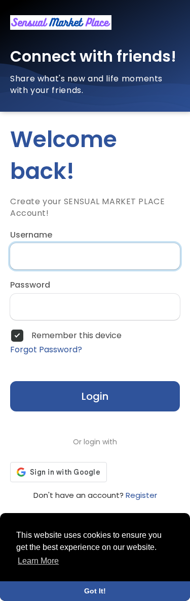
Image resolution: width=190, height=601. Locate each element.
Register (141, 495)
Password (30, 285)
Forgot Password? (46, 349)
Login (95, 396)
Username (31, 235)
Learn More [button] (38, 561)
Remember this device (76, 335)
